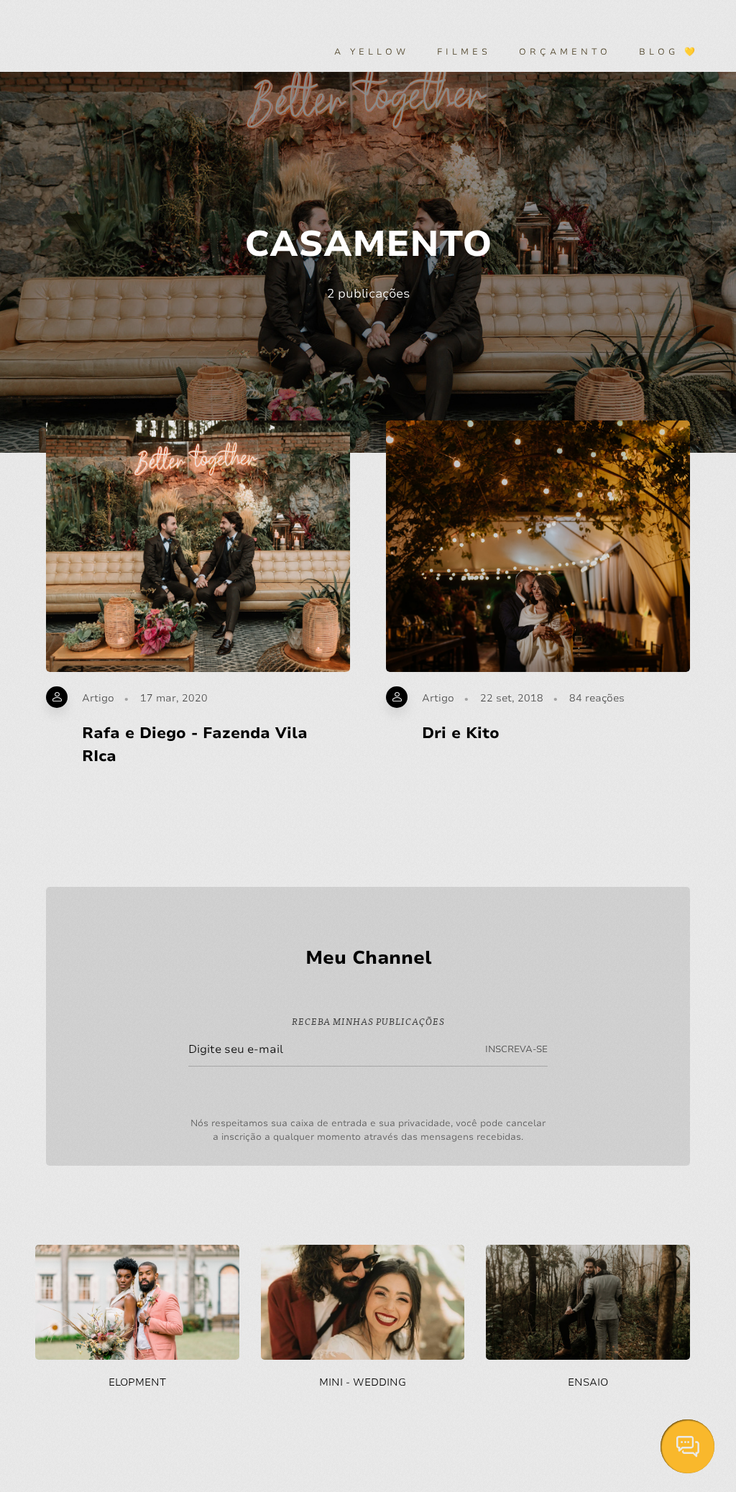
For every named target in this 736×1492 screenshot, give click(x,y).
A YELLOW (371, 51)
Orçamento (565, 51)
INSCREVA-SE (516, 1049)
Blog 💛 (669, 51)
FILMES (464, 51)
